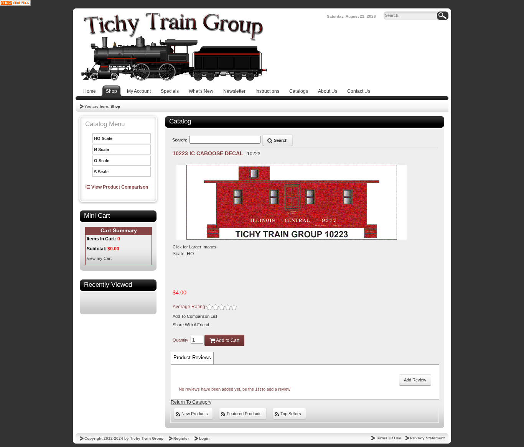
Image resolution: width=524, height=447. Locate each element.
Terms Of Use (388, 438)
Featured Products (244, 413)
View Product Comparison (119, 187)
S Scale (101, 171)
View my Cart (99, 258)
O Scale (101, 160)
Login (204, 438)
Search (280, 140)
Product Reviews (192, 357)
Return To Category (191, 402)
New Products (194, 413)
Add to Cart (227, 340)
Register (181, 438)
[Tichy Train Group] (173, 46)
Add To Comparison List (195, 316)
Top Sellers (290, 413)
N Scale (101, 149)
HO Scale (103, 138)
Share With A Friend (191, 324)
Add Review (415, 380)
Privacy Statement (427, 438)
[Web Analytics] (15, 2)
